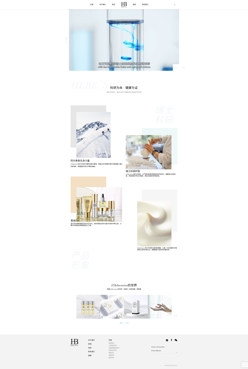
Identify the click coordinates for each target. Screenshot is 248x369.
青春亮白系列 (113, 350)
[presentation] (176, 67)
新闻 (134, 4)
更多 (122, 323)
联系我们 (145, 4)
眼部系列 (111, 353)
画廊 (90, 355)
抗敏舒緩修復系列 (114, 348)
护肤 (91, 4)
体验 (113, 4)
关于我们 (102, 4)
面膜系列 (111, 355)
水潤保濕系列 (113, 345)
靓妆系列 (111, 357)
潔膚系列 (111, 343)
